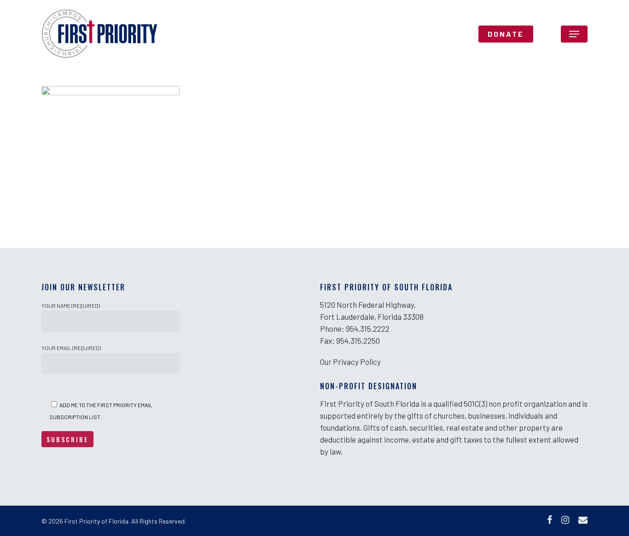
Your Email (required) (71, 348)
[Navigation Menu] (574, 34)
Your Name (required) (70, 305)
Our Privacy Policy (350, 361)
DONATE (506, 34)
